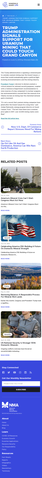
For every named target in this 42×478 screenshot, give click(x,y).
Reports (5, 460)
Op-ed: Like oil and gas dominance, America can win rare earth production (18, 145)
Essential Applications (10, 441)
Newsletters (6, 468)
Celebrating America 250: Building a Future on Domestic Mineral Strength (21, 247)
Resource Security (8, 444)
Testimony (6, 471)
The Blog (11, 16)
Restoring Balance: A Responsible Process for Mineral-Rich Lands (20, 296)
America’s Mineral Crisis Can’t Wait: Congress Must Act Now (17, 199)
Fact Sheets (6, 457)
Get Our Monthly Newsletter (16, 378)
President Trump (7, 84)
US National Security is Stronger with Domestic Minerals (18, 344)
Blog (3, 428)
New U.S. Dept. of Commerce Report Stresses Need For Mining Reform (24, 129)
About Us (5, 425)
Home (4, 422)
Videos (4, 465)
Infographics (6, 463)
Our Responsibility (8, 447)
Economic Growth (8, 438)
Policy (4, 449)
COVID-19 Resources (9, 436)
